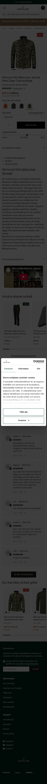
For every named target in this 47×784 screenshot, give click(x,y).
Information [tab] (23, 369)
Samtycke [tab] (8, 369)
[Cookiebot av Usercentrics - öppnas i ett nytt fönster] (33, 361)
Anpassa (22, 420)
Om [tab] (38, 369)
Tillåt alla (23, 412)
